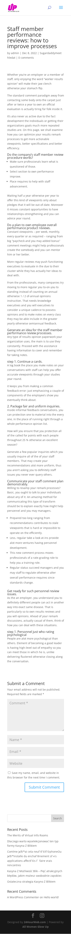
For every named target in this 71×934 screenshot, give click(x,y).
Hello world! (51, 897)
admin (15, 53)
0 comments (26, 57)
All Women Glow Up (35, 926)
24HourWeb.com (35, 922)
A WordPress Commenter (23, 897)
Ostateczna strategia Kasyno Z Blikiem (31, 881)
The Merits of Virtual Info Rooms (27, 835)
